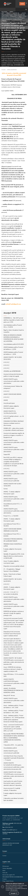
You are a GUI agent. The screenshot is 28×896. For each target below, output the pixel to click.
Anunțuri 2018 (16, 13)
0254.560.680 (18, 823)
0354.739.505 (6, 825)
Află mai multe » (14, 890)
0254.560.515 (9, 827)
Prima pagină (4, 11)
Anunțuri (9, 13)
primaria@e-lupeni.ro (11, 830)
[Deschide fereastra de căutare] (26, 9)
